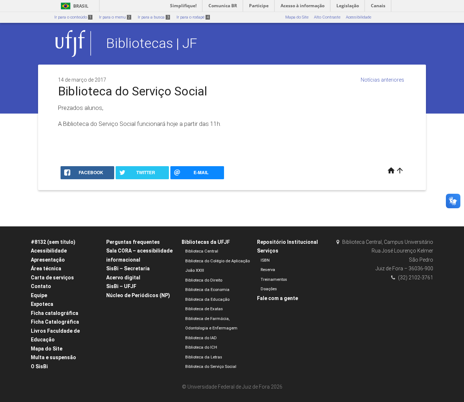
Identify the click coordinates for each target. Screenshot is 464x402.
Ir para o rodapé (193, 17)
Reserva (268, 269)
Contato (41, 286)
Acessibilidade (358, 17)
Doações (269, 289)
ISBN (265, 260)
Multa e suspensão (53, 357)
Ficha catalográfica (54, 313)
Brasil (73, 6)
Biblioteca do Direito (203, 280)
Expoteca (42, 304)
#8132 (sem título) (53, 242)
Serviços (267, 251)
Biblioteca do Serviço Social (210, 366)
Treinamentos (274, 279)
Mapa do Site (296, 17)
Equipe (39, 295)
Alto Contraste (327, 17)
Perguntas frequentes (133, 242)
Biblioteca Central (201, 251)
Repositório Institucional (287, 242)
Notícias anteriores (382, 80)
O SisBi (39, 366)
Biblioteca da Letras (203, 357)
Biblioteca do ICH (201, 347)
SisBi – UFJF (121, 286)
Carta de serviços (52, 277)
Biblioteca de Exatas (204, 309)
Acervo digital (123, 277)
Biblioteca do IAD (201, 338)
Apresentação (48, 260)
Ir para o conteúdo (72, 17)
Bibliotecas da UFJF (206, 242)
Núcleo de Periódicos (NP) (138, 295)
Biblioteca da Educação (207, 299)
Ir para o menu (114, 17)
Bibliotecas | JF (151, 43)
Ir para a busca (153, 17)
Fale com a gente (277, 298)
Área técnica (46, 268)
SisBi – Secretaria (128, 268)
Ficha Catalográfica (55, 322)
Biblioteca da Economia (207, 289)
